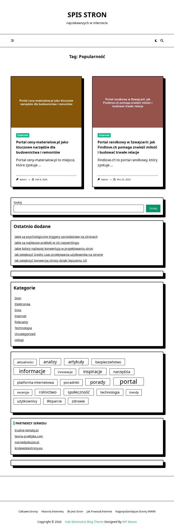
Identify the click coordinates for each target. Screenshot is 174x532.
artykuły (76, 362)
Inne (18, 310)
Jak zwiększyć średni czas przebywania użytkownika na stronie (59, 254)
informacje (32, 371)
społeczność (79, 392)
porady (97, 382)
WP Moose (129, 522)
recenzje (23, 392)
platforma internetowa (35, 382)
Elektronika (22, 304)
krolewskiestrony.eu (29, 448)
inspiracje (92, 371)
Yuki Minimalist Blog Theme (84, 522)
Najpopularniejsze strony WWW (135, 511)
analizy (50, 362)
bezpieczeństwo (108, 361)
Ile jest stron (75, 511)
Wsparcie (54, 401)
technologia (109, 392)
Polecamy (21, 322)
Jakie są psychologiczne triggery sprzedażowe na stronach (56, 237)
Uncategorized (25, 334)
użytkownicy (27, 401)
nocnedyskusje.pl (27, 442)
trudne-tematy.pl (27, 430)
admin (23, 179)
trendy (134, 392)
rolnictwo (47, 392)
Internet (22, 135)
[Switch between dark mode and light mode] (156, 41)
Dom (18, 298)
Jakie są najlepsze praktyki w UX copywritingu (47, 243)
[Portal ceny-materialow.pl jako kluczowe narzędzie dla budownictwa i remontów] (46, 102)
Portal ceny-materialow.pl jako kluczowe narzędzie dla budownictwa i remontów (42, 147)
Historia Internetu (52, 511)
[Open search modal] (161, 41)
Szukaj (18, 202)
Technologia (23, 328)
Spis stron (87, 14)
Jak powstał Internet (99, 511)
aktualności (25, 362)
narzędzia (121, 371)
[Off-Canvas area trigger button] (12, 41)
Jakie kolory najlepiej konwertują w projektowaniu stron (54, 249)
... (39, 165)
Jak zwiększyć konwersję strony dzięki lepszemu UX (51, 260)
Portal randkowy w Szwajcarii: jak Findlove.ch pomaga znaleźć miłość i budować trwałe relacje (127, 147)
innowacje (65, 372)
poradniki (71, 382)
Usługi (19, 340)
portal (128, 382)
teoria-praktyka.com (29, 436)
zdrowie (78, 401)
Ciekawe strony (28, 511)
